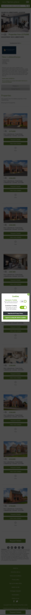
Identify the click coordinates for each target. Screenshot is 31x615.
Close (28, 294)
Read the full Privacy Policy (15, 313)
